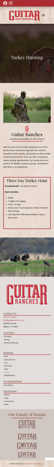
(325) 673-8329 (9, 317)
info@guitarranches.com (13, 320)
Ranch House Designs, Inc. (34, 463)
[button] (43, 15)
